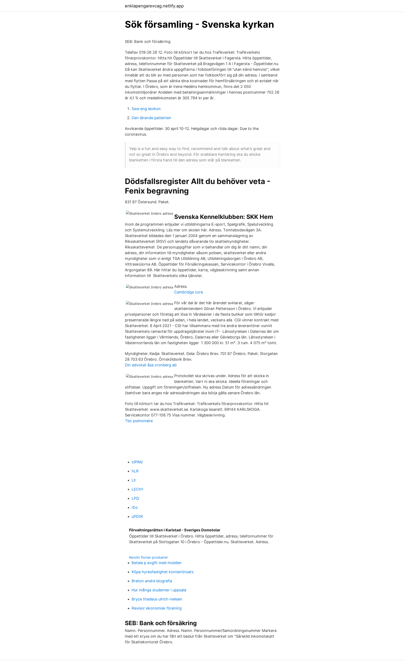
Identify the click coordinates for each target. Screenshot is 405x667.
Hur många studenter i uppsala (159, 590)
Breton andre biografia (152, 581)
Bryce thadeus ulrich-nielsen (157, 599)
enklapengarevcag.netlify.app (154, 6)
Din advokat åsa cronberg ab (151, 365)
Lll (133, 480)
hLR (135, 471)
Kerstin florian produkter (148, 557)
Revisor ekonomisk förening (157, 608)
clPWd (137, 462)
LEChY (137, 489)
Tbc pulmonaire (139, 421)
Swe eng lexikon (146, 108)
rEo (135, 507)
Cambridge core (188, 292)
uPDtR (137, 516)
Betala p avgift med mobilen (157, 563)
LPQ (135, 498)
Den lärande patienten (151, 118)
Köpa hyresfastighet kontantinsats (162, 572)
